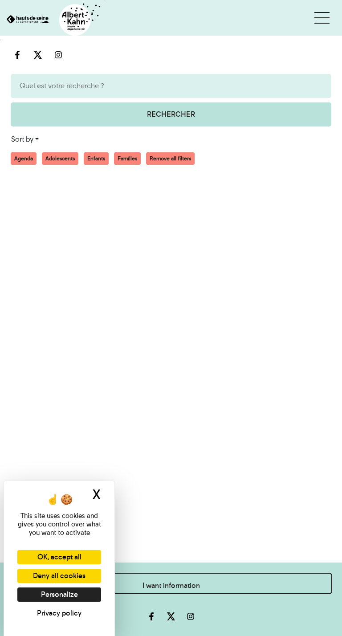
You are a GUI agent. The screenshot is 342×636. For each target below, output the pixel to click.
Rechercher (171, 114)
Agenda (23, 158)
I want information (171, 585)
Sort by (22, 139)
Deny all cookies (59, 575)
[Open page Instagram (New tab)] (190, 616)
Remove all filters (170, 158)
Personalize (59, 594)
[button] (322, 18)
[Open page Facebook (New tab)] (151, 616)
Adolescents (60, 158)
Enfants (96, 158)
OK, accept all (59, 557)
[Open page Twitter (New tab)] (171, 616)
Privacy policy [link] (59, 613)
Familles (127, 158)
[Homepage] (53, 20)
